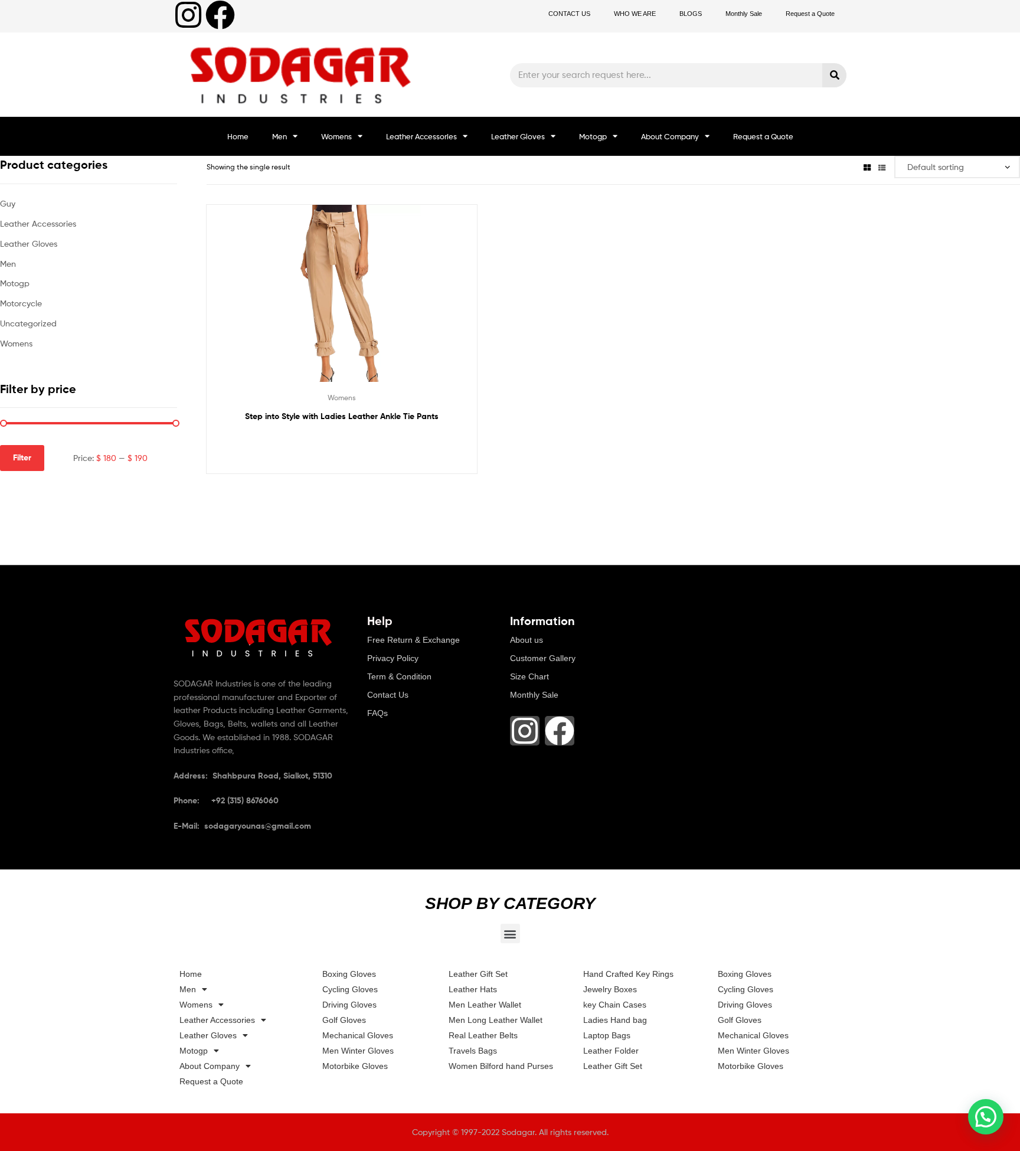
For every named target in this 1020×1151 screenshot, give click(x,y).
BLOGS (690, 13)
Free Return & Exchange (413, 640)
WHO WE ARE (635, 13)
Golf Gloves (344, 1020)
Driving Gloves (349, 1004)
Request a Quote (810, 13)
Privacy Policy (393, 658)
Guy (7, 203)
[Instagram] (188, 15)
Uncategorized (28, 323)
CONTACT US (569, 13)
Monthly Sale (743, 13)
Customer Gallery (543, 658)
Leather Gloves (518, 136)
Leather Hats (473, 989)
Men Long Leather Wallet (495, 1020)
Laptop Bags (606, 1035)
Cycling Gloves (350, 989)
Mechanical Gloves (357, 1035)
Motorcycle (21, 303)
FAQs (377, 713)
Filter (22, 457)
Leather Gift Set (478, 974)
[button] (510, 933)
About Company (670, 136)
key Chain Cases (614, 1004)
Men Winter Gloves (358, 1050)
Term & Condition (399, 676)
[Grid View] (867, 166)
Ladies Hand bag (615, 1020)
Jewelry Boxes (610, 989)
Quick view (370, 302)
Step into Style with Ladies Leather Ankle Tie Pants (342, 416)
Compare (342, 302)
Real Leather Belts (483, 1035)
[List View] (881, 166)
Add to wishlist (313, 302)
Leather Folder (611, 1050)
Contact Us (387, 694)
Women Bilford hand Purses (501, 1066)
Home (238, 136)
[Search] (834, 75)
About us (526, 640)
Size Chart (529, 676)
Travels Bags (473, 1050)
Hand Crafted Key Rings (628, 974)
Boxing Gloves (349, 974)
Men (279, 136)
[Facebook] (220, 15)
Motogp (593, 136)
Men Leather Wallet (485, 1004)
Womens (336, 136)
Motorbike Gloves (355, 1066)
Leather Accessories (421, 136)
